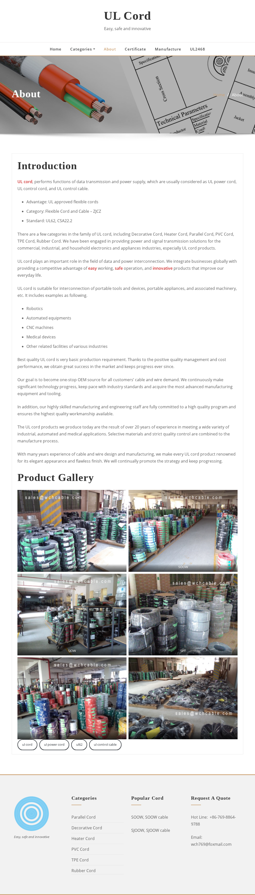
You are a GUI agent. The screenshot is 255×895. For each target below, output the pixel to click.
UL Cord (127, 15)
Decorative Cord (86, 828)
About (110, 49)
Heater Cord (83, 838)
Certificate (135, 49)
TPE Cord (80, 860)
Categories (81, 49)
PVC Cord (80, 849)
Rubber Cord (83, 870)
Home (56, 49)
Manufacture (168, 49)
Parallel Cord (83, 817)
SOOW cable (156, 817)
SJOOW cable (158, 830)
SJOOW (137, 830)
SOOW (137, 817)
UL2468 (197, 49)
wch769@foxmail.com (211, 844)
